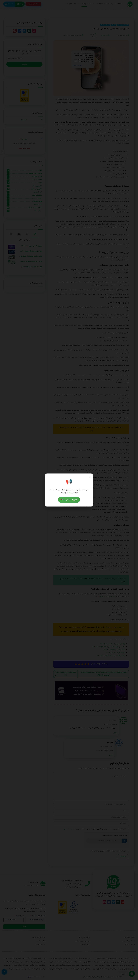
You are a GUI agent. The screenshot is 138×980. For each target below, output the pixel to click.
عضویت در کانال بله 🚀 (69, 500)
